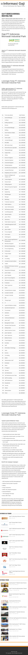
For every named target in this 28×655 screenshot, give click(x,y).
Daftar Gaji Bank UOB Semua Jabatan (17, 636)
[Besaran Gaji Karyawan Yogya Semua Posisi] (4, 596)
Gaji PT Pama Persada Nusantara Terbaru (18, 588)
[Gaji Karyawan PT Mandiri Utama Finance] (4, 584)
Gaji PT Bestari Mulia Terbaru (15, 522)
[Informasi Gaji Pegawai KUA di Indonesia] (4, 619)
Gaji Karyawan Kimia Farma (15, 600)
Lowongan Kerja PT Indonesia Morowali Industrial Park (13, 82)
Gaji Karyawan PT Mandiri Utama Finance (18, 582)
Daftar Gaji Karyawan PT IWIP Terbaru (17, 624)
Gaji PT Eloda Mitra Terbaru (15, 553)
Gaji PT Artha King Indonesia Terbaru (17, 516)
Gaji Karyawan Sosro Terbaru (15, 629)
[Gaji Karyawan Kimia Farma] (4, 602)
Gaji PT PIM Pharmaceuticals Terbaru (17, 528)
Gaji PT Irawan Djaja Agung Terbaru (16, 534)
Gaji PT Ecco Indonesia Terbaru (15, 546)
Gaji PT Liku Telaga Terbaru (15, 565)
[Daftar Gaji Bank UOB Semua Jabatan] (4, 638)
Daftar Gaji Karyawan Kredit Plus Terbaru (18, 607)
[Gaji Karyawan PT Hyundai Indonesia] (4, 613)
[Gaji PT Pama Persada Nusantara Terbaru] (4, 590)
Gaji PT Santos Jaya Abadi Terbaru (16, 540)
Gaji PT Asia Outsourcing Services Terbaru (18, 559)
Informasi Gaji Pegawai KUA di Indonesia (18, 618)
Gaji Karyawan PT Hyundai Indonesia (17, 611)
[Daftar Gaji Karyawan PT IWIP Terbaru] (4, 625)
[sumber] (21, 62)
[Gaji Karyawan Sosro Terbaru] (4, 632)
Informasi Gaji (14, 3)
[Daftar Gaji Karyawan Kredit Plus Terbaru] (4, 608)
